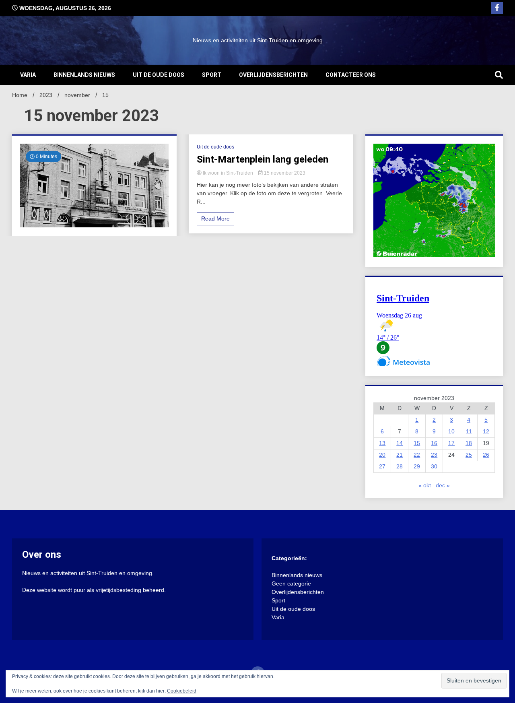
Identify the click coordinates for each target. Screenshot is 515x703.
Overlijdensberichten (273, 75)
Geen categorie (291, 583)
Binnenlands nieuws (84, 75)
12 (486, 431)
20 (382, 454)
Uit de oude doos (158, 75)
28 (399, 466)
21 (399, 454)
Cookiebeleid (181, 691)
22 (417, 454)
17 (451, 443)
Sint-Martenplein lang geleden (262, 159)
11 (469, 431)
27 (382, 466)
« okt (424, 485)
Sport (211, 75)
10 (451, 431)
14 (399, 443)
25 (469, 454)
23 (434, 454)
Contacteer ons (350, 75)
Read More (215, 218)
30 (434, 466)
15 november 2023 (284, 173)
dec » (443, 485)
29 (417, 466)
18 (469, 443)
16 (434, 443)
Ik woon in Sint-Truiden (228, 173)
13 (382, 443)
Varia (28, 75)
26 (486, 454)
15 (417, 443)
